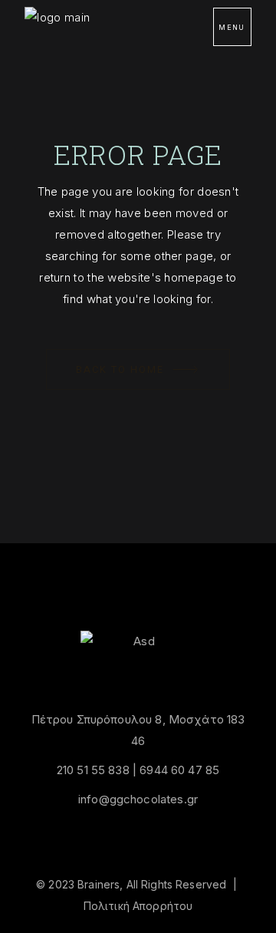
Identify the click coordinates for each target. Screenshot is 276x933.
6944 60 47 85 (179, 770)
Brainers (98, 884)
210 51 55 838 (93, 770)
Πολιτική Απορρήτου (138, 905)
